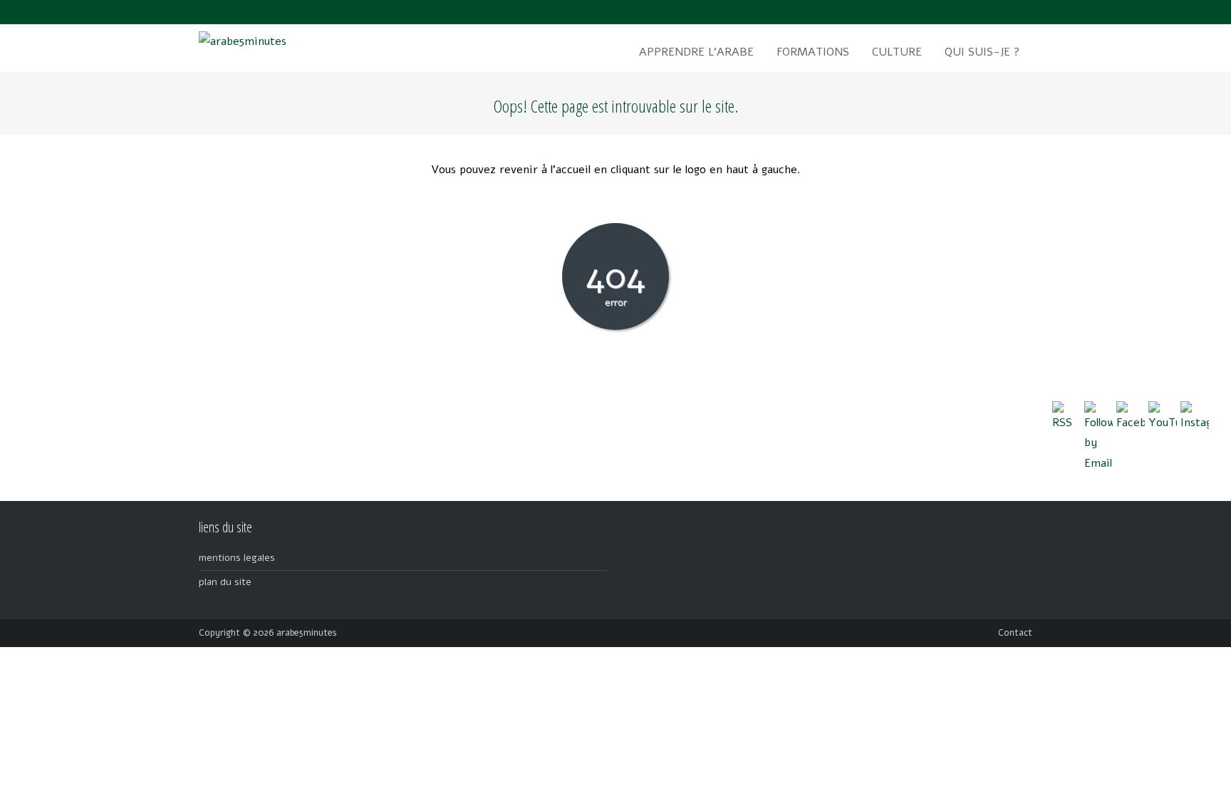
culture (897, 52)
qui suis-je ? (982, 52)
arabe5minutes (306, 632)
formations (812, 52)
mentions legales (237, 557)
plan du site (225, 582)
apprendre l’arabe (696, 52)
